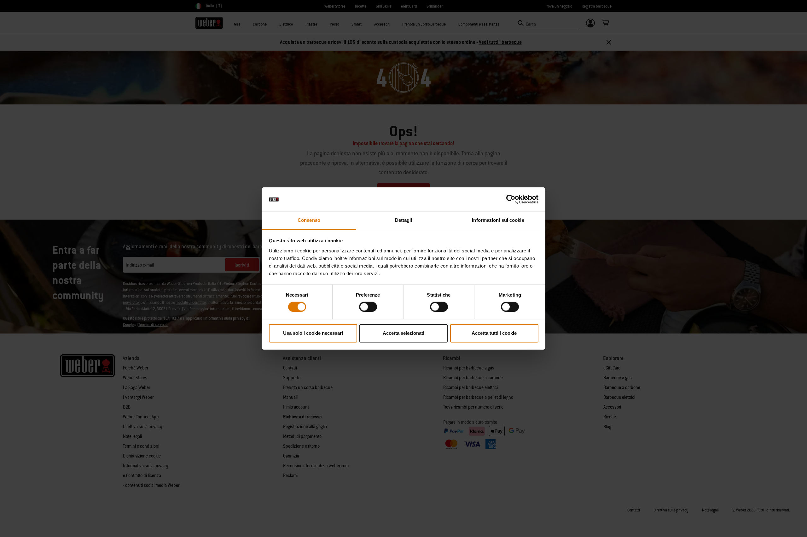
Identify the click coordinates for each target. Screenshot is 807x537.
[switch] (368, 307)
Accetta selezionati (403, 333)
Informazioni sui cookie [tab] (498, 220)
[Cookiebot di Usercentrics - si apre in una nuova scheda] (510, 199)
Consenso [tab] (309, 220)
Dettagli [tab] (403, 220)
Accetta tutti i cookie (494, 333)
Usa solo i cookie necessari (313, 333)
